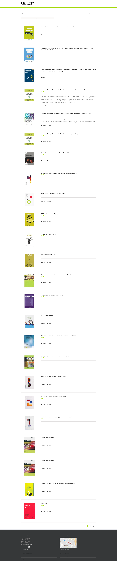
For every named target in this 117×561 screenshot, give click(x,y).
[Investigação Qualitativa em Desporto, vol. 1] (29, 402)
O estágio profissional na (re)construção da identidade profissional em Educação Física (66, 113)
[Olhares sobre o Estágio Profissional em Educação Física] (29, 362)
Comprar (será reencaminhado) (47, 105)
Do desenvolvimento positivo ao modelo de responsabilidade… (59, 173)
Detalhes (43, 34)
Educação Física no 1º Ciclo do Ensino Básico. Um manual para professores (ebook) (64, 27)
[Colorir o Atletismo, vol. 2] (29, 445)
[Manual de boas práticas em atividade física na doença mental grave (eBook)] (29, 95)
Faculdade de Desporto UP (27, 553)
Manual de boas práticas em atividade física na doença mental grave (60, 133)
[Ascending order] (36, 18)
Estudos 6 (44, 503)
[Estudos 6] (29, 511)
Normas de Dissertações (64, 553)
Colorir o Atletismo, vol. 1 (48, 460)
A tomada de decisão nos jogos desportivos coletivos (56, 153)
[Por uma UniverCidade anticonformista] (29, 301)
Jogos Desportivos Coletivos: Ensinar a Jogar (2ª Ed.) (56, 274)
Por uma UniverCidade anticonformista (52, 295)
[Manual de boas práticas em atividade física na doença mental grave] (29, 139)
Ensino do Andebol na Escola (49, 315)
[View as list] (55, 18)
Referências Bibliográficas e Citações (67, 556)
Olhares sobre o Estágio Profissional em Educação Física (57, 356)
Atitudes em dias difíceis (48, 254)
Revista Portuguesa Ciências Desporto (29, 556)
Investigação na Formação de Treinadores (53, 193)
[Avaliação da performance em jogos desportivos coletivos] (29, 423)
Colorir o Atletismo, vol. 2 (48, 437)
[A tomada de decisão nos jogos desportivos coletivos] (29, 159)
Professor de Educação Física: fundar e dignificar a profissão (58, 335)
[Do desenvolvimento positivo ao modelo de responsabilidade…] (29, 179)
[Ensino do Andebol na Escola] (29, 321)
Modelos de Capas (63, 559)
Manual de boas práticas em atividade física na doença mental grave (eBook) (63, 89)
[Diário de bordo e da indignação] (29, 220)
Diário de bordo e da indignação (50, 213)
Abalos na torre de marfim (48, 234)
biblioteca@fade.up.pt (28, 544)
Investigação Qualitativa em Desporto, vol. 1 (53, 396)
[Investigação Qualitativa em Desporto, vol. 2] (29, 382)
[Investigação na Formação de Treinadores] (29, 199)
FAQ (23, 559)
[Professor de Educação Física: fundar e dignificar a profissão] (29, 341)
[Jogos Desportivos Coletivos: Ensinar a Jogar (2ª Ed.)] (29, 281)
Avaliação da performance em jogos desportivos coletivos (57, 417)
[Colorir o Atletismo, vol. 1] (29, 468)
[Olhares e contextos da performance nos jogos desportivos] (29, 489)
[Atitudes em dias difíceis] (29, 260)
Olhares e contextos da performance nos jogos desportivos (58, 483)
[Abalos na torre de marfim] (29, 240)
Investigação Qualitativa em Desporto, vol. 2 (53, 376)
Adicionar (44, 125)
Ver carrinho (93, 13)
